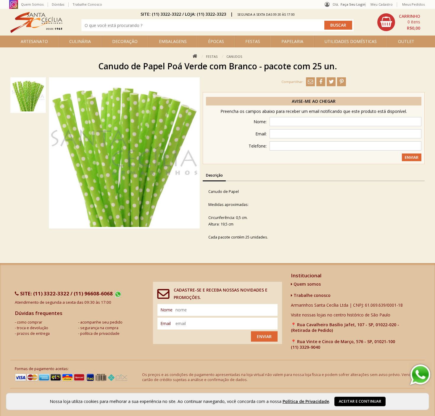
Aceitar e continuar (360, 401)
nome (166, 310)
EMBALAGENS (173, 41)
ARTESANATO (34, 41)
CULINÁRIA (80, 41)
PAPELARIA (292, 41)
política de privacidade (100, 333)
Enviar (264, 336)
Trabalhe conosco (311, 295)
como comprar (29, 322)
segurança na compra (99, 327)
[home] (36, 31)
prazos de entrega (33, 333)
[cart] (399, 22)
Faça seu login (353, 4)
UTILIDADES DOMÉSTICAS (351, 41)
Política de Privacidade (306, 401)
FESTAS (252, 41)
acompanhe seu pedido (101, 322)
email (165, 323)
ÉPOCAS (216, 41)
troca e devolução (32, 327)
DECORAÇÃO (125, 41)
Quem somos (306, 284)
